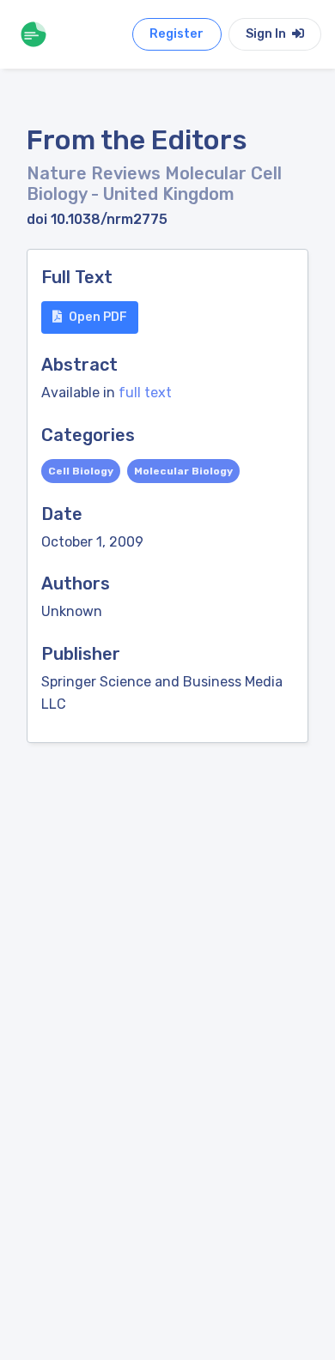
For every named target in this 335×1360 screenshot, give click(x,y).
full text (145, 392)
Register (176, 34)
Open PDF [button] (98, 317)
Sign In (267, 34)
